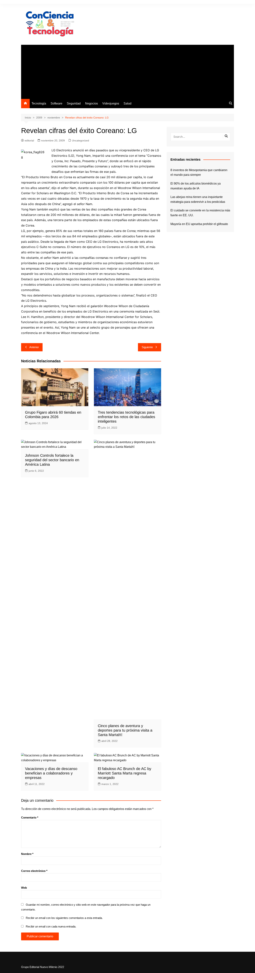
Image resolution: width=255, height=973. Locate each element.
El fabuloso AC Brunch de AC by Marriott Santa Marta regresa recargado (124, 773)
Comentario (29, 817)
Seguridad (74, 103)
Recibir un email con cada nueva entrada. (51, 926)
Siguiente (147, 347)
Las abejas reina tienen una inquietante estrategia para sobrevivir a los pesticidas (197, 199)
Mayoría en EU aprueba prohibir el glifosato (199, 224)
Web (24, 887)
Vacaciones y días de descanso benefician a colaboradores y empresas (51, 773)
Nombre (27, 853)
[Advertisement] (127, 71)
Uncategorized (80, 140)
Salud (127, 103)
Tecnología (39, 103)
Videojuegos (110, 103)
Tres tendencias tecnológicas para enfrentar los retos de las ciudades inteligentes (126, 416)
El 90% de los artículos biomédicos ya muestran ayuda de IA (195, 186)
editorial (29, 140)
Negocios (91, 103)
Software (56, 103)
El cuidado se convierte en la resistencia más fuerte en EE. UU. (200, 213)
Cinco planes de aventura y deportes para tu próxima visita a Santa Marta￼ (125, 730)
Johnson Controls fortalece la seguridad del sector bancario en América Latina (52, 459)
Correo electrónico (34, 870)
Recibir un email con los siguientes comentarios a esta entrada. (64, 917)
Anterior (34, 347)
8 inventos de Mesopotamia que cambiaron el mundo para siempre (198, 172)
